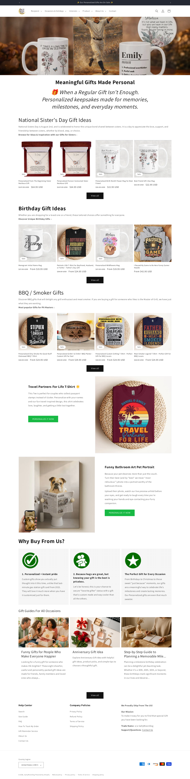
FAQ (20, 721)
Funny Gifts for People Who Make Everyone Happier (41, 654)
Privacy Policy (76, 711)
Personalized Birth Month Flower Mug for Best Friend (114, 182)
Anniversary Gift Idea (88, 652)
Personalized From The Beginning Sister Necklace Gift (34, 182)
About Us (22, 736)
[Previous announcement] (19, 2)
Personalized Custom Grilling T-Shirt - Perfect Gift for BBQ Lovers (114, 355)
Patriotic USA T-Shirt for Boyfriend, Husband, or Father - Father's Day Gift (75, 266)
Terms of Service (77, 721)
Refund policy (57, 775)
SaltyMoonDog (29, 775)
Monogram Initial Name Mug (30, 265)
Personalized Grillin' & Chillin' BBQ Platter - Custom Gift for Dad (74, 355)
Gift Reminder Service (28, 731)
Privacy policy (70, 775)
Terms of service (84, 775)
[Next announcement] (170, 2)
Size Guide (23, 716)
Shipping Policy (77, 726)
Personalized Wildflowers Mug (108, 265)
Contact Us (23, 741)
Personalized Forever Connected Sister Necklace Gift (72, 182)
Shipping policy (98, 775)
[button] (36, 11)
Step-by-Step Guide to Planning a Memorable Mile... (145, 654)
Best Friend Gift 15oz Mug (144, 181)
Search (21, 711)
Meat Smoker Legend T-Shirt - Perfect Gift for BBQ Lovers (152, 355)
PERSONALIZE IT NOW (43, 419)
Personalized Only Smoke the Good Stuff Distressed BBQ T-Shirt (35, 355)
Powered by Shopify (42, 775)
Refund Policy (76, 716)
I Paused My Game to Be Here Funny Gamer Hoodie (151, 266)
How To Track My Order (28, 726)
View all (95, 195)
